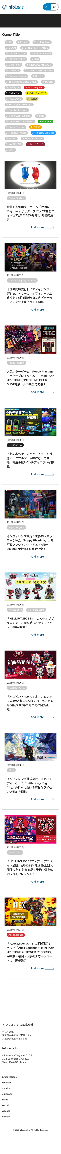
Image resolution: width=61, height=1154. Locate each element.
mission (6, 1082)
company (7, 1094)
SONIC (12, 138)
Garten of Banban (18, 76)
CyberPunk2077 (37, 93)
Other (11, 150)
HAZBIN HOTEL (17, 53)
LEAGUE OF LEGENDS (40, 70)
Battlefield (14, 70)
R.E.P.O (39, 76)
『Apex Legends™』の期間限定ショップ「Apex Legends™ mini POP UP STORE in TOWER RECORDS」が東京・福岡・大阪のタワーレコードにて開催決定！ (30, 952)
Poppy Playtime (17, 127)
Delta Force (15, 65)
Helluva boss (43, 42)
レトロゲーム (37, 144)
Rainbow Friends (17, 133)
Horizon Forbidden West (21, 121)
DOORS (49, 82)
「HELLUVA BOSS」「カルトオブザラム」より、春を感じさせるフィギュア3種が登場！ (30, 623)
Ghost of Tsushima (18, 110)
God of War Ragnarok (19, 116)
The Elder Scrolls (33, 138)
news (5, 1099)
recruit (5, 1105)
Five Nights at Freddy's (20, 104)
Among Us (14, 87)
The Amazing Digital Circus (22, 82)
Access (6, 1111)
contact (6, 1116)
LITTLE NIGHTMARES (36, 48)
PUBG (36, 127)
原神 (36, 59)
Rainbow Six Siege (44, 133)
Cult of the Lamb (42, 53)
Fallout (33, 99)
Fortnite (24, 42)
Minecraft (46, 121)
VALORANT (15, 144)
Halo (41, 116)
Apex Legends (35, 87)
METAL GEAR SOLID (40, 65)
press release (9, 1077)
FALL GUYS (15, 99)
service (6, 1088)
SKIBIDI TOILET (17, 59)
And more (38, 227)
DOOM (12, 48)
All (10, 42)
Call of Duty (15, 93)
